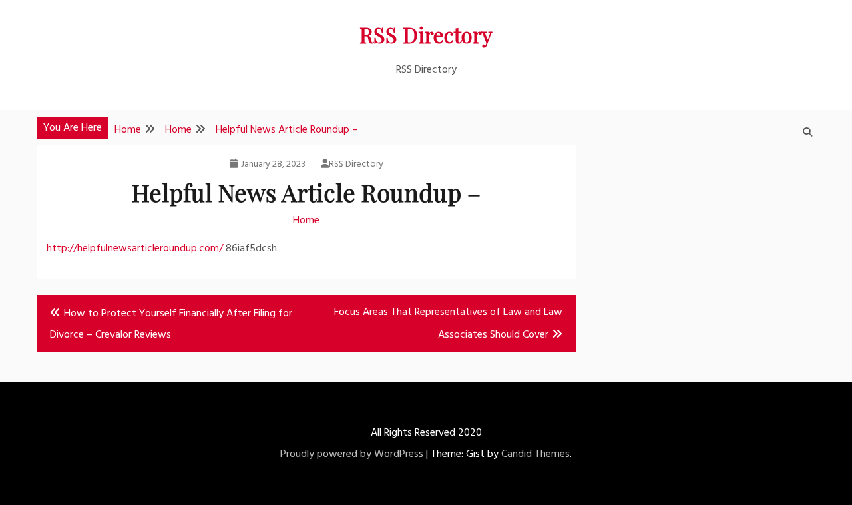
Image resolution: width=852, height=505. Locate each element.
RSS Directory (426, 34)
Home (306, 220)
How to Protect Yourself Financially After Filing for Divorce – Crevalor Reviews (171, 324)
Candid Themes (535, 454)
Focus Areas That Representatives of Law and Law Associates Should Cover (448, 324)
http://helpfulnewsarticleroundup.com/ (135, 248)
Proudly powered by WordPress (351, 454)
